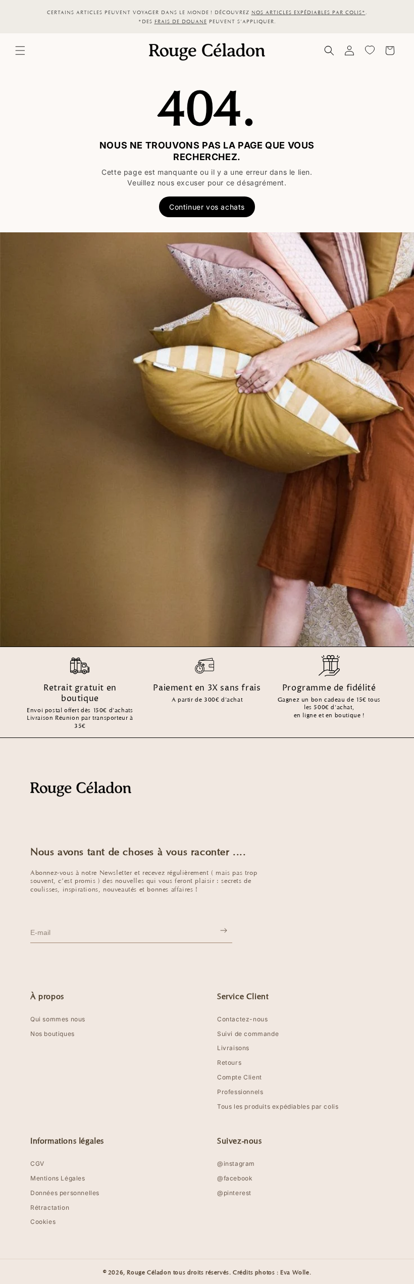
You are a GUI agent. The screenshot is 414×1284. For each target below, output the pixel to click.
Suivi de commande (248, 1034)
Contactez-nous (242, 1019)
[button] (20, 50)
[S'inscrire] (224, 933)
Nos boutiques (52, 1034)
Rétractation (49, 1208)
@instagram (236, 1164)
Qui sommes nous (57, 1019)
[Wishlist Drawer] (369, 50)
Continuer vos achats (207, 207)
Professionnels (240, 1092)
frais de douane (180, 21)
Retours (229, 1063)
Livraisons (233, 1048)
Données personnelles (64, 1193)
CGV (37, 1164)
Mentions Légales (57, 1178)
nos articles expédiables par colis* (308, 12)
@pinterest (234, 1193)
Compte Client (239, 1077)
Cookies (43, 1222)
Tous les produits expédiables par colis (277, 1107)
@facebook (234, 1178)
